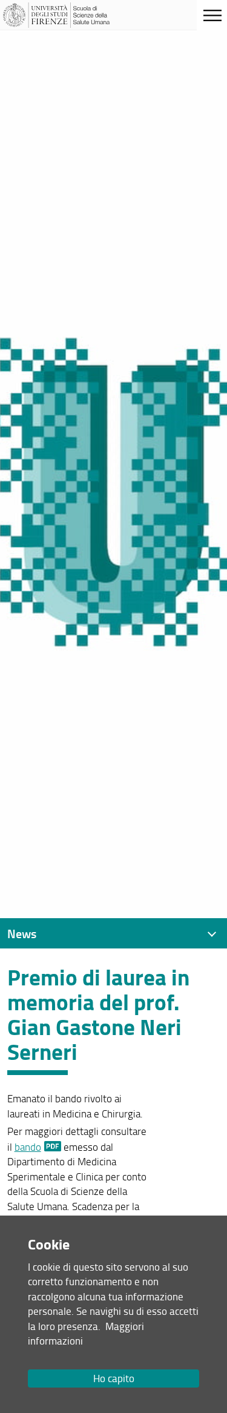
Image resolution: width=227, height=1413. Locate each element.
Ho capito (113, 1378)
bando (28, 1147)
